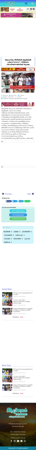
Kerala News (7, 289)
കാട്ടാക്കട (7, 238)
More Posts (6, 365)
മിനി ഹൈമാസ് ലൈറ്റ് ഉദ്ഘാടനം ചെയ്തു (23, 293)
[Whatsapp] (25, 441)
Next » (22, 317)
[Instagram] (15, 441)
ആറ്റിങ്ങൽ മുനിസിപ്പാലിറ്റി (20, 98)
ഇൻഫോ (7, 242)
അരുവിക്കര (17, 238)
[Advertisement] (18, 37)
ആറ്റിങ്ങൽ (11, 98)
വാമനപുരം (19, 235)
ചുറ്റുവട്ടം (27, 238)
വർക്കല (16, 231)
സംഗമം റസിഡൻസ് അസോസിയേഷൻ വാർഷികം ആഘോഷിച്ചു (21, 301)
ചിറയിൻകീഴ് (26, 231)
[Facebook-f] (11, 441)
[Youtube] (18, 441)
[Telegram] (21, 441)
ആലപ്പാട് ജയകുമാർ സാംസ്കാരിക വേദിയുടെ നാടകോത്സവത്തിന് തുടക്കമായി (22, 310)
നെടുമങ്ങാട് (8, 235)
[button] (26, 4)
